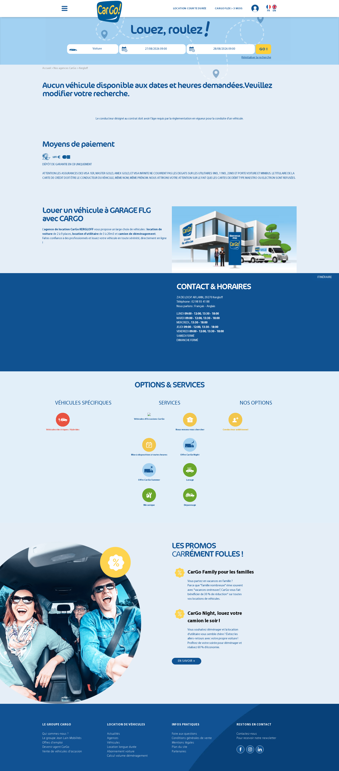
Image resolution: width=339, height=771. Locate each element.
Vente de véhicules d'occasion (62, 751)
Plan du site (179, 747)
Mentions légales (183, 742)
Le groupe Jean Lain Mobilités (62, 738)
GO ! (263, 49)
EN (274, 10)
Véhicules (113, 742)
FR (268, 10)
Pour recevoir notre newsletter (256, 738)
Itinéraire (324, 277)
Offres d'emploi (52, 742)
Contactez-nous (247, 733)
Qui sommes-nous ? (55, 733)
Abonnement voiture (121, 751)
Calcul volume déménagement (127, 755)
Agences (112, 738)
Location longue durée (122, 747)
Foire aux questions (184, 733)
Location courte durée (189, 8)
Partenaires (179, 751)
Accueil (46, 68)
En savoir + (186, 661)
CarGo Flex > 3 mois (228, 8)
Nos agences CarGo (65, 68)
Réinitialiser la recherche (256, 57)
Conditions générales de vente (192, 738)
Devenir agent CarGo (55, 747)
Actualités (113, 733)
